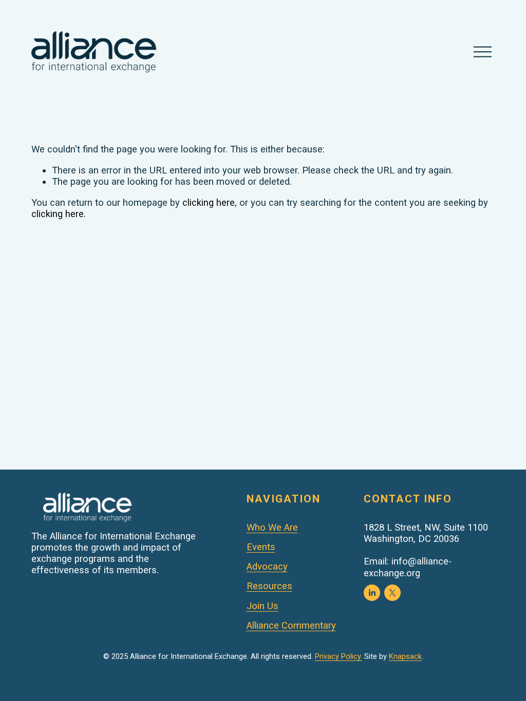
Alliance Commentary (291, 625)
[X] (392, 593)
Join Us (262, 606)
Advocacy (267, 566)
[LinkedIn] (372, 593)
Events (261, 547)
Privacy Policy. (338, 656)
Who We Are (272, 527)
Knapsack (405, 656)
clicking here (208, 202)
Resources (269, 586)
